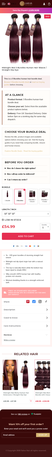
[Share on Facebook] (33, 301)
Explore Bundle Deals (13, 151)
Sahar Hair (25, 451)
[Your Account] (45, 4)
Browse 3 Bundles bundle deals (16, 82)
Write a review (9, 340)
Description (9, 310)
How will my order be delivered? (21, 174)
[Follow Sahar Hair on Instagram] (40, 301)
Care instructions (12, 326)
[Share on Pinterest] (27, 301)
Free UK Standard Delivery (27, 292)
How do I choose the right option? (21, 168)
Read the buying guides (33, 151)
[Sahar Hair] (26, 4)
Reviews (8, 335)
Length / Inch (9, 209)
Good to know (11, 318)
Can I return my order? (17, 180)
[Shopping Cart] (49, 4)
